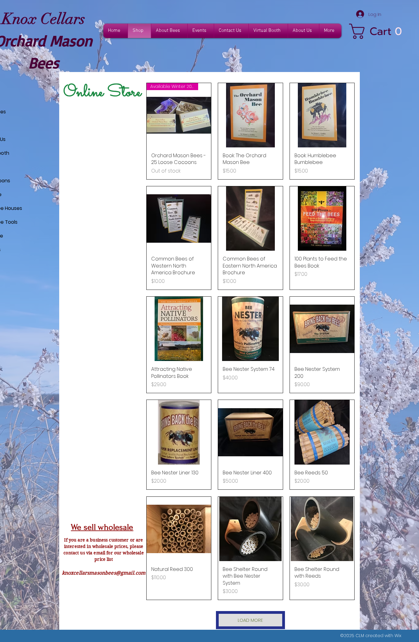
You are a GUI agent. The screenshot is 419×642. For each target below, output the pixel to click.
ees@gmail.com (126, 573)
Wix (397, 636)
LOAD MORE (250, 620)
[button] (378, 31)
